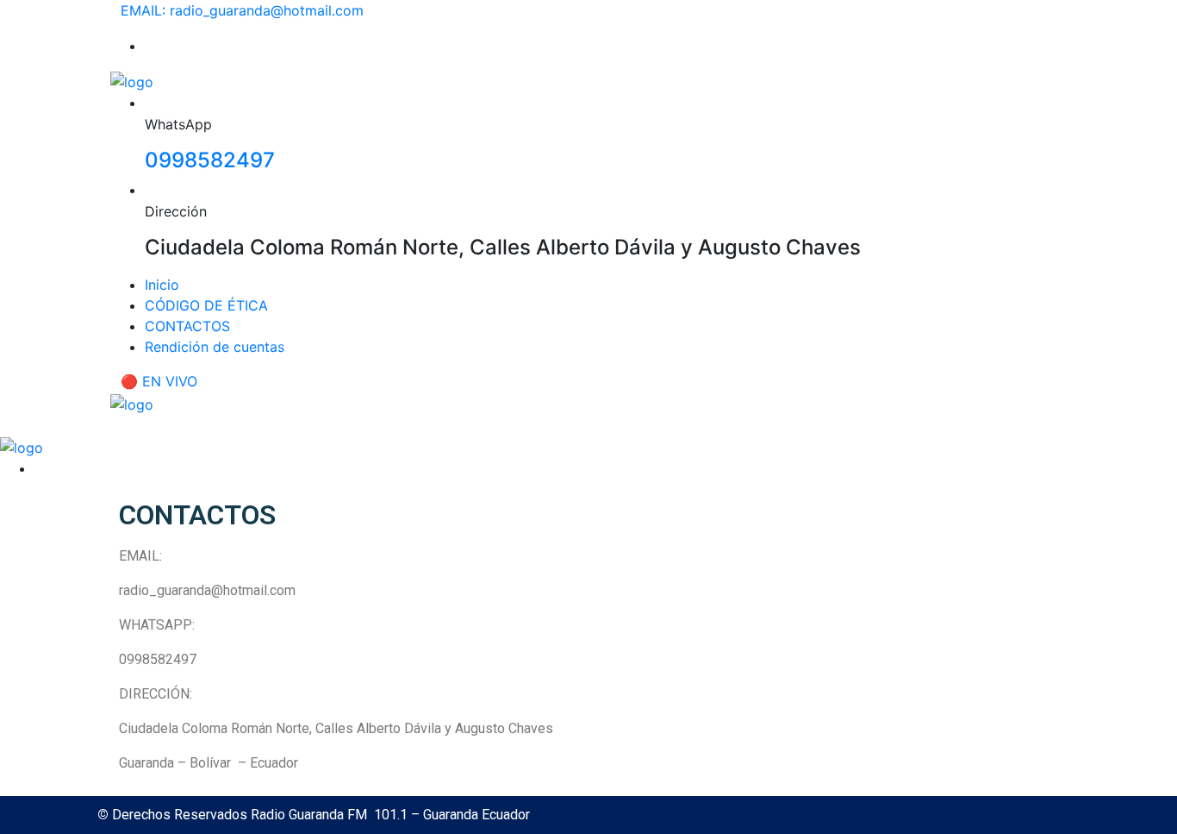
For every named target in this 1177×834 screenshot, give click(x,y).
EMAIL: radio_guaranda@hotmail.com (242, 10)
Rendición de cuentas (214, 346)
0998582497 (210, 159)
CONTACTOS (187, 326)
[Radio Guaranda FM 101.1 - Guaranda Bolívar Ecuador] (131, 80)
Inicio (162, 284)
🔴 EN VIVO (159, 381)
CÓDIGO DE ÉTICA (206, 305)
